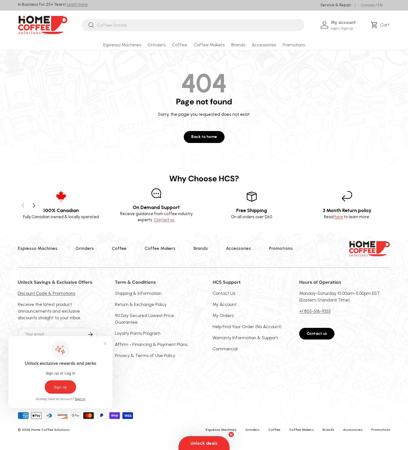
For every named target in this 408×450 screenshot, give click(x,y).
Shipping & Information (138, 293)
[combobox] (193, 25)
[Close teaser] (231, 434)
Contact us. (164, 219)
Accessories (264, 44)
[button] (381, 25)
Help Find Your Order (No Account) (247, 326)
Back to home (204, 136)
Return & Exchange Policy (141, 304)
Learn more (77, 4)
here (338, 216)
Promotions (294, 44)
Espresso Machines (122, 44)
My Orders (223, 315)
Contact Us (224, 293)
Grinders (156, 44)
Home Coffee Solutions (50, 430)
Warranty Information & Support (245, 337)
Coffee (179, 44)
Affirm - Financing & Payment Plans (151, 344)
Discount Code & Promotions (46, 293)
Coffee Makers (209, 44)
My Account (224, 304)
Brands (238, 44)
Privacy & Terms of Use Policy (145, 355)
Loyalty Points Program (137, 333)
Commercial (225, 348)
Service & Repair (335, 4)
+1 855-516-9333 (315, 311)
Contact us (317, 333)
